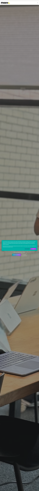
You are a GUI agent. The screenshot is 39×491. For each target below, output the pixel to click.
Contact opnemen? (16, 254)
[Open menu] (37, 2)
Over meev (24, 254)
